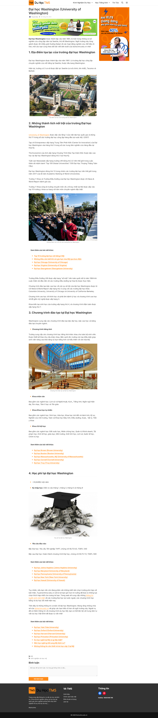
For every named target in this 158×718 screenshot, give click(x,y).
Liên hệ (65, 702)
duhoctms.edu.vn (42, 608)
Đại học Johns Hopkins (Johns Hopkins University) (55, 568)
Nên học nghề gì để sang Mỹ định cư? (49, 643)
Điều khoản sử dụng (69, 699)
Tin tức (115, 3)
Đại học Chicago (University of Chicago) (51, 262)
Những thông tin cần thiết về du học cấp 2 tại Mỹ (54, 646)
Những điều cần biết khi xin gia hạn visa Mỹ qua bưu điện (57, 259)
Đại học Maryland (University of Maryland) (52, 571)
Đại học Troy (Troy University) (46, 463)
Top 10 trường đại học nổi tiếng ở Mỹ (49, 256)
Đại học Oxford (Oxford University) (48, 630)
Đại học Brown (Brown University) (48, 450)
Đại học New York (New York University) (51, 577)
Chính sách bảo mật (69, 697)
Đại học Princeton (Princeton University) (51, 637)
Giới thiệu (66, 694)
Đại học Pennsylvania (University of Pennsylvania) (55, 574)
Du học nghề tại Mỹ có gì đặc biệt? (48, 640)
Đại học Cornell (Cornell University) (49, 460)
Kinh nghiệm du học (82, 3)
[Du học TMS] (40, 2)
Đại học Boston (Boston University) (49, 453)
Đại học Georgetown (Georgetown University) (53, 269)
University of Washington (39, 135)
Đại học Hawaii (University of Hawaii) (49, 580)
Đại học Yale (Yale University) (46, 627)
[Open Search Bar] (122, 2)
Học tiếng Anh (101, 3)
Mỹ (32, 656)
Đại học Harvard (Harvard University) (49, 634)
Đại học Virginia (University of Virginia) (50, 265)
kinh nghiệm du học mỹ (39, 658)
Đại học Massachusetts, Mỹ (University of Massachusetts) (58, 457)
